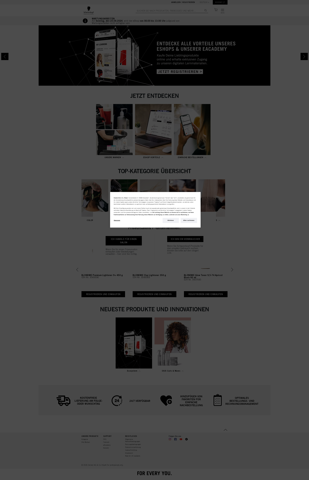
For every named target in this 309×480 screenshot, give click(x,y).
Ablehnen (171, 220)
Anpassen (117, 220)
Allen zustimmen (188, 220)
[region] (155, 210)
